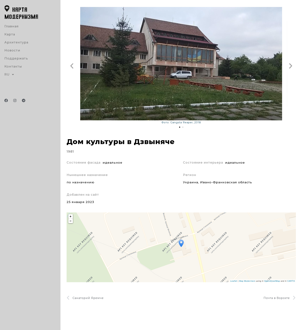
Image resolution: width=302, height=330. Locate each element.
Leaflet (233, 280)
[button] (71, 65)
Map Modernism (247, 280)
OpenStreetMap (272, 280)
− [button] (71, 221)
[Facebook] (6, 100)
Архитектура (16, 42)
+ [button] (71, 216)
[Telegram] (23, 100)
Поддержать (16, 58)
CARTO (291, 280)
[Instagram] (15, 100)
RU (7, 74)
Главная (11, 26)
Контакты (13, 66)
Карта (9, 34)
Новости (12, 50)
